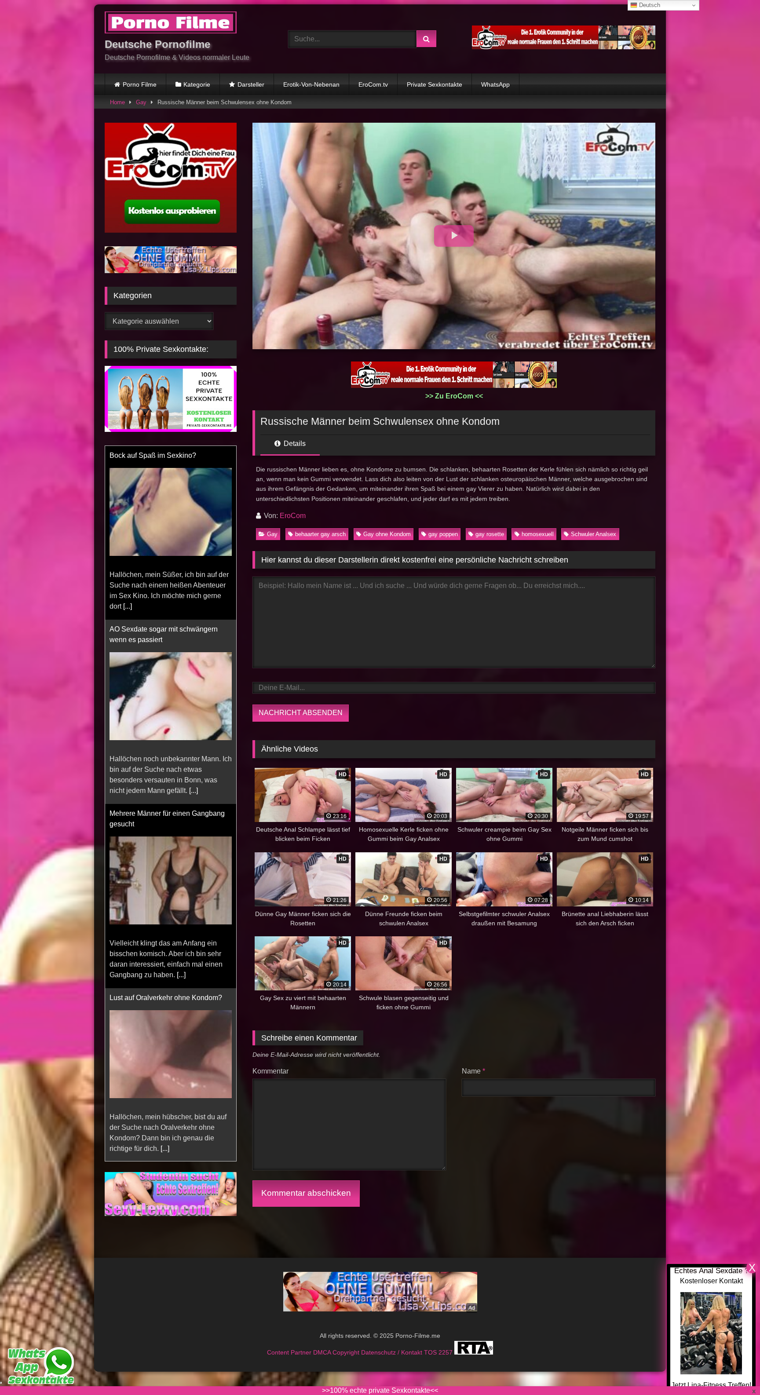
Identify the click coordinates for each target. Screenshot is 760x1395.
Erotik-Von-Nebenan (311, 84)
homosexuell (538, 534)
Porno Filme (140, 84)
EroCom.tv (373, 84)
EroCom (293, 515)
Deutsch (648, 5)
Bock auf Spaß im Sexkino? (153, 455)
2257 (446, 1352)
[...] (127, 606)
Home (117, 102)
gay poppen (443, 534)
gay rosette (489, 534)
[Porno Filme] (171, 24)
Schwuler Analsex (593, 534)
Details (294, 443)
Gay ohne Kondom (387, 534)
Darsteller (251, 84)
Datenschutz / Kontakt (392, 1352)
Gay (141, 102)
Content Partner (290, 1352)
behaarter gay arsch (320, 534)
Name (473, 1071)
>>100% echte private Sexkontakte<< (380, 1390)
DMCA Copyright (337, 1352)
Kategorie (196, 84)
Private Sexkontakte (434, 84)
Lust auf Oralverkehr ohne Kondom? (166, 997)
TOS (431, 1352)
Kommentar (270, 1071)
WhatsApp (495, 84)
